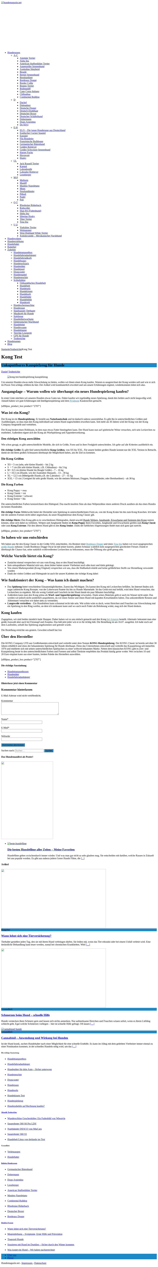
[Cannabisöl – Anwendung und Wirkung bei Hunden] (11, 1029)
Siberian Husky (27, 216)
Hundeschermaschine (24, 305)
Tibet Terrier (26, 219)
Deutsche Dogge (28, 108)
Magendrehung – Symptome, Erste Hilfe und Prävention (34, 1234)
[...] (82, 858)
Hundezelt (25, 302)
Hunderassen (13, 52)
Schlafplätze (19, 280)
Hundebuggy (20, 260)
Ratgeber (11, 247)
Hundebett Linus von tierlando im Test (26, 1139)
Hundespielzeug (15, 1100)
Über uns (11, 1255)
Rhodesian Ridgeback (30, 205)
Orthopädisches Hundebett (33, 283)
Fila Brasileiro (26, 138)
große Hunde (7, 546)
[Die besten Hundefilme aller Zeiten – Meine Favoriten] (17, 843)
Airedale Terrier (27, 58)
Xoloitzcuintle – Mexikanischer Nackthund (41, 235)
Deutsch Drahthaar (29, 111)
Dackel (23, 102)
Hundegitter (19, 266)
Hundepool (19, 269)
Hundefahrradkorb (23, 258)
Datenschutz (40, 1263)
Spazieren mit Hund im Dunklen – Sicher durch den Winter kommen (40, 1244)
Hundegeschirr (21, 277)
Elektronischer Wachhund (26, 322)
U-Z (16, 224)
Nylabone (74, 401)
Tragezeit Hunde (15, 1239)
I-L (15, 160)
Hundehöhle (26, 299)
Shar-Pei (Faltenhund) (30, 210)
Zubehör (11, 249)
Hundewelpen (14, 238)
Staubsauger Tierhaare (24, 310)
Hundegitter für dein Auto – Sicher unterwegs (29, 1069)
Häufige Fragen (7, 1223)
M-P (16, 177)
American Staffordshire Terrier (35, 63)
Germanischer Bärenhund (32, 144)
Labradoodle (26, 169)
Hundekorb (25, 294)
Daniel (4, 371)
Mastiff (23, 183)
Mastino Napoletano (30, 185)
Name (4, 719)
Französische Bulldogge (31, 141)
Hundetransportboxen (18, 671)
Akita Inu (24, 61)
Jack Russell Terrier (29, 163)
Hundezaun (19, 308)
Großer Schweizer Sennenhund (35, 149)
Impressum (27, 1263)
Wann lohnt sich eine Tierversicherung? (26, 935)
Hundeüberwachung (23, 319)
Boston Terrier (27, 86)
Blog (9, 344)
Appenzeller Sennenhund (32, 66)
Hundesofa (25, 288)
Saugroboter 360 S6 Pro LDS (21, 1123)
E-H (16, 127)
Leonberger (25, 174)
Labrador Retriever (29, 172)
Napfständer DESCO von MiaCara (24, 1129)
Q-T (16, 202)
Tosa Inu (24, 222)
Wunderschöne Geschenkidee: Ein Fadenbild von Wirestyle (36, 1118)
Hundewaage (20, 327)
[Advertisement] (79, 27)
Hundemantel (20, 274)
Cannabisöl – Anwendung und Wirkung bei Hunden (34, 1037)
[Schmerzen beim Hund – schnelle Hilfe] (53, 1006)
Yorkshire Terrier (28, 227)
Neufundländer (27, 191)
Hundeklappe (20, 330)
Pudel (22, 197)
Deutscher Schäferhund (31, 116)
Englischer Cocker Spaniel (33, 133)
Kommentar (7, 701)
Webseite (5, 736)
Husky (23, 158)
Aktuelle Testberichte (9, 1112)
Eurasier (24, 136)
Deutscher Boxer (28, 113)
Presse (10, 1258)
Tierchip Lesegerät (23, 333)
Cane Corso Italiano (29, 91)
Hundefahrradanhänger (25, 255)
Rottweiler (25, 208)
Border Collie (26, 83)
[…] (88, 944)
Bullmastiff (25, 88)
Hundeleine (19, 324)
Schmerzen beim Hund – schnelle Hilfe (25, 1015)
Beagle (23, 72)
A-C (16, 55)
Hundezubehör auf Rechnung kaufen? (26, 1106)
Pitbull (23, 194)
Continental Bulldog (30, 97)
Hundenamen (14, 341)
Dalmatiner (25, 105)
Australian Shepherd (30, 69)
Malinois (24, 180)
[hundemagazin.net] (79, 2)
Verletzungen (13, 1151)
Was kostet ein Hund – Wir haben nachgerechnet (31, 1249)
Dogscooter (19, 272)
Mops (22, 188)
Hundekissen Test (16, 1095)
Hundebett (25, 285)
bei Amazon (113, 619)
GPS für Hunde (21, 335)
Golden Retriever (28, 147)
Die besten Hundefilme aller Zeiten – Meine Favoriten (41, 849)
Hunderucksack (21, 263)
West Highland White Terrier (34, 233)
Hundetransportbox (23, 252)
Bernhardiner (26, 77)
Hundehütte (25, 297)
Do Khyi (24, 124)
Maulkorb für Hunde (24, 313)
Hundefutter (13, 244)
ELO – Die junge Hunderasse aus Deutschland (42, 130)
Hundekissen (26, 291)
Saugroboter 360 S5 (17, 1134)
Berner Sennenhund (29, 74)
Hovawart (24, 155)
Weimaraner (25, 230)
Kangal (23, 166)
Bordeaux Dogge (28, 80)
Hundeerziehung (15, 241)
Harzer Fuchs (26, 152)
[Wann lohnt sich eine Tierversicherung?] (53, 927)
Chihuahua (25, 94)
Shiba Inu (24, 213)
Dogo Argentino (28, 122)
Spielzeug (18, 316)
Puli (22, 199)
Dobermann (25, 119)
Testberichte (19, 338)
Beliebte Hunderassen (9, 1163)
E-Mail (4, 727)
